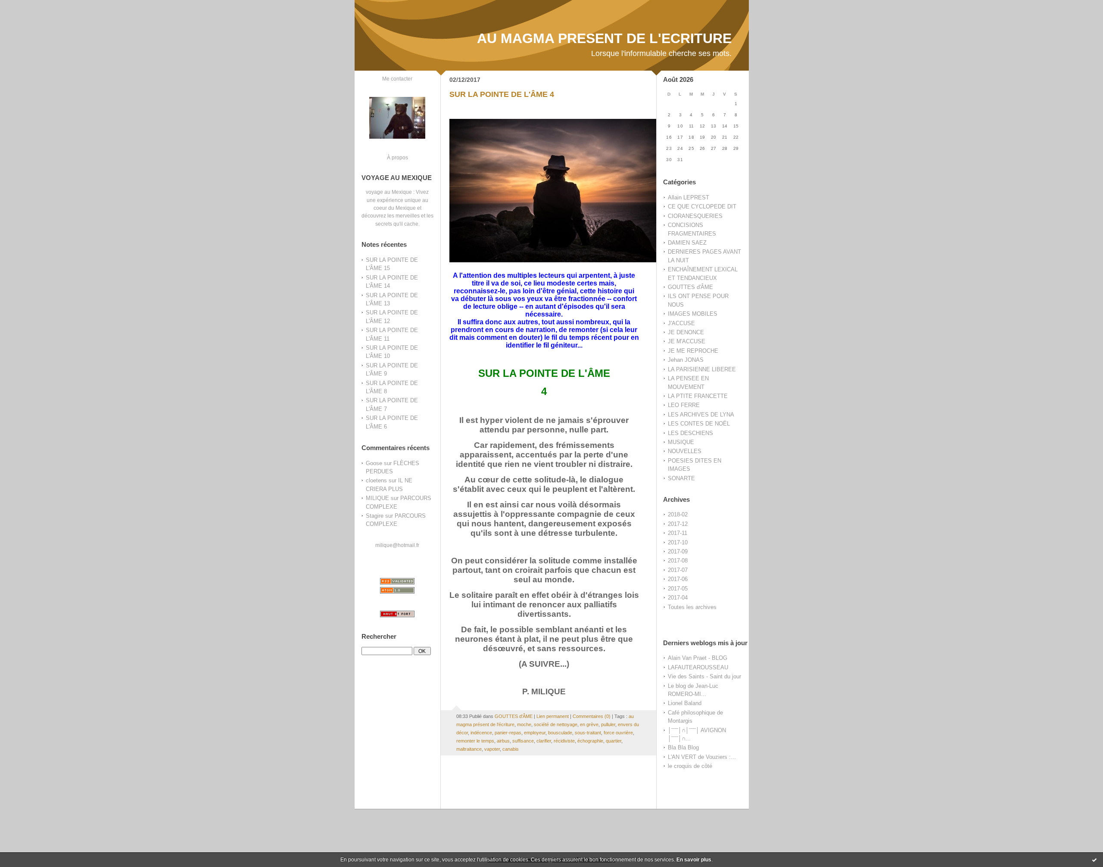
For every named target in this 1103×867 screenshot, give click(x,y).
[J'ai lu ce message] (1094, 859)
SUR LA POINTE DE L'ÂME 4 (501, 94)
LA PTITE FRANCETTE (698, 396)
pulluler (608, 724)
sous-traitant (588, 732)
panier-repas (508, 732)
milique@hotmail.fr (397, 545)
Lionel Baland (684, 703)
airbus (503, 740)
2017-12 (678, 524)
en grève (589, 724)
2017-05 (678, 588)
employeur (534, 732)
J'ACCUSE (681, 323)
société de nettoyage (555, 724)
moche (524, 724)
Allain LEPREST (688, 197)
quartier (613, 740)
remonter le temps (475, 740)
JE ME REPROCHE (693, 351)
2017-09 (678, 551)
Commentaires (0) (592, 716)
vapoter (492, 749)
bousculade (560, 732)
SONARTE (681, 478)
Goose (374, 463)
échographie (590, 740)
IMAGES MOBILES (692, 314)
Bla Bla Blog (683, 747)
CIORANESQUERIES (695, 216)
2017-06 (678, 579)
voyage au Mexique (389, 192)
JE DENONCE (686, 332)
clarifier (543, 740)
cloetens (376, 480)
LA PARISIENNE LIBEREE (702, 369)
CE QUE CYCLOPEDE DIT (702, 206)
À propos (397, 157)
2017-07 (678, 570)
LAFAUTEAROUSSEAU (698, 667)
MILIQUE (377, 498)
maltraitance (469, 749)
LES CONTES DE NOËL (699, 423)
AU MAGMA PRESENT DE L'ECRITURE (604, 38)
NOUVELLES (684, 451)
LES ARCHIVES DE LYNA (701, 414)
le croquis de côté (690, 766)
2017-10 (678, 542)
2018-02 (678, 514)
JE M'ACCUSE (686, 341)
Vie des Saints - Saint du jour (704, 676)
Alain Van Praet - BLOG (697, 658)
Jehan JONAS (686, 360)
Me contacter (397, 78)
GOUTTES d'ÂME (690, 287)
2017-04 (678, 597)
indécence (481, 732)
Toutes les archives (692, 607)
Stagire (374, 516)
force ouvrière (618, 732)
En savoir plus (693, 860)
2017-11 (677, 533)
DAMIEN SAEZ (687, 242)
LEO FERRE (684, 405)
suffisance (523, 740)
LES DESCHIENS (690, 433)
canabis (510, 749)
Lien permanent (552, 716)
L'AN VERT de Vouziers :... (702, 757)
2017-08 (678, 560)
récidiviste (564, 740)
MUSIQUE (681, 442)
